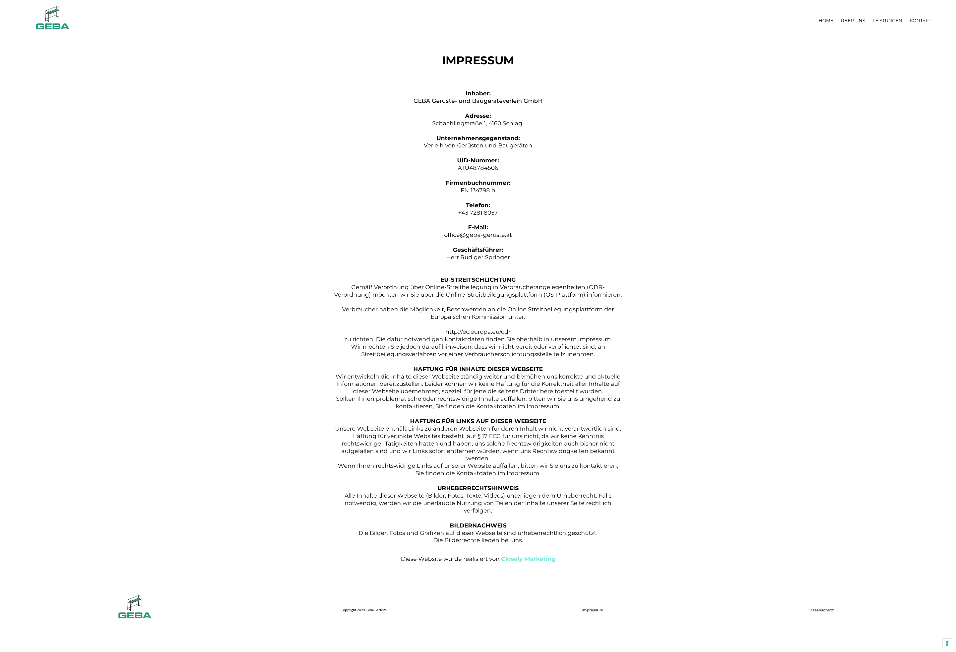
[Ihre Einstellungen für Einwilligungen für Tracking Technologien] (947, 643)
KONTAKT (920, 20)
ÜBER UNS (853, 20)
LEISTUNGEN (887, 20)
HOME (826, 20)
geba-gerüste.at (489, 234)
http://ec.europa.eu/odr (478, 331)
